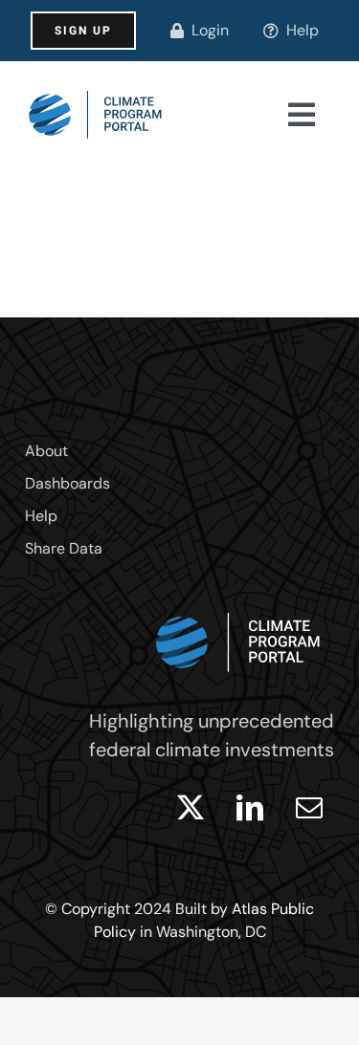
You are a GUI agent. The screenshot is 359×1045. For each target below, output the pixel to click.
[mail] (309, 808)
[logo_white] (238, 608)
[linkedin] (250, 808)
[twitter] (190, 808)
